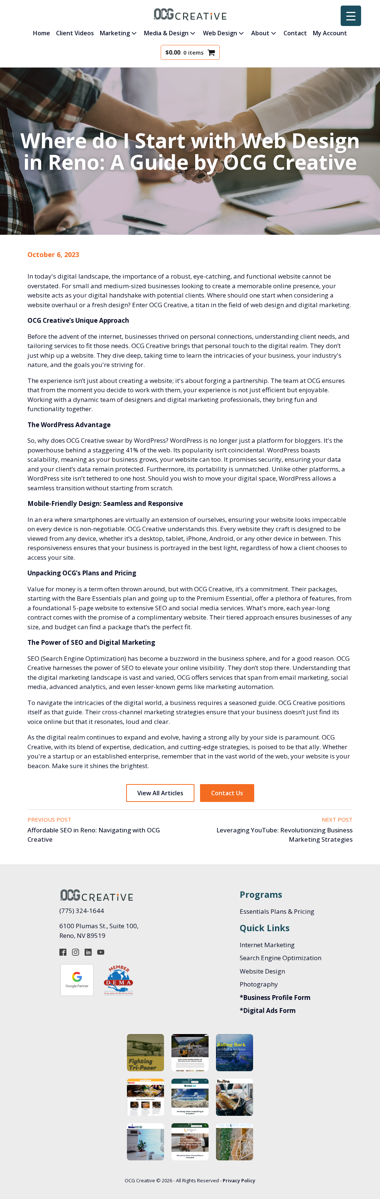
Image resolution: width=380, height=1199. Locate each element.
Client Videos (75, 33)
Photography (259, 984)
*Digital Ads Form (268, 1010)
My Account (330, 33)
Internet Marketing (267, 944)
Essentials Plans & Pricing (277, 911)
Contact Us (227, 793)
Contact (295, 33)
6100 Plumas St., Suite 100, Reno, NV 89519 (99, 931)
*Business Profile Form (275, 997)
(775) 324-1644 (81, 910)
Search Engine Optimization (280, 957)
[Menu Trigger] (351, 16)
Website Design (262, 971)
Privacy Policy (239, 1180)
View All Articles (160, 793)
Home (41, 33)
